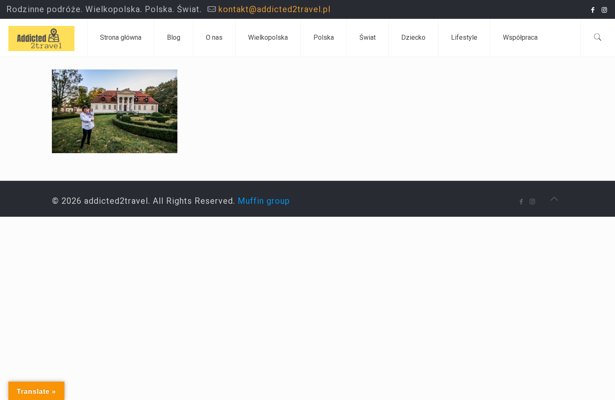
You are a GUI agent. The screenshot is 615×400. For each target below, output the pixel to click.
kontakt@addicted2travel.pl (274, 9)
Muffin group (264, 201)
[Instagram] (604, 10)
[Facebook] (593, 10)
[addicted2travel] (41, 37)
